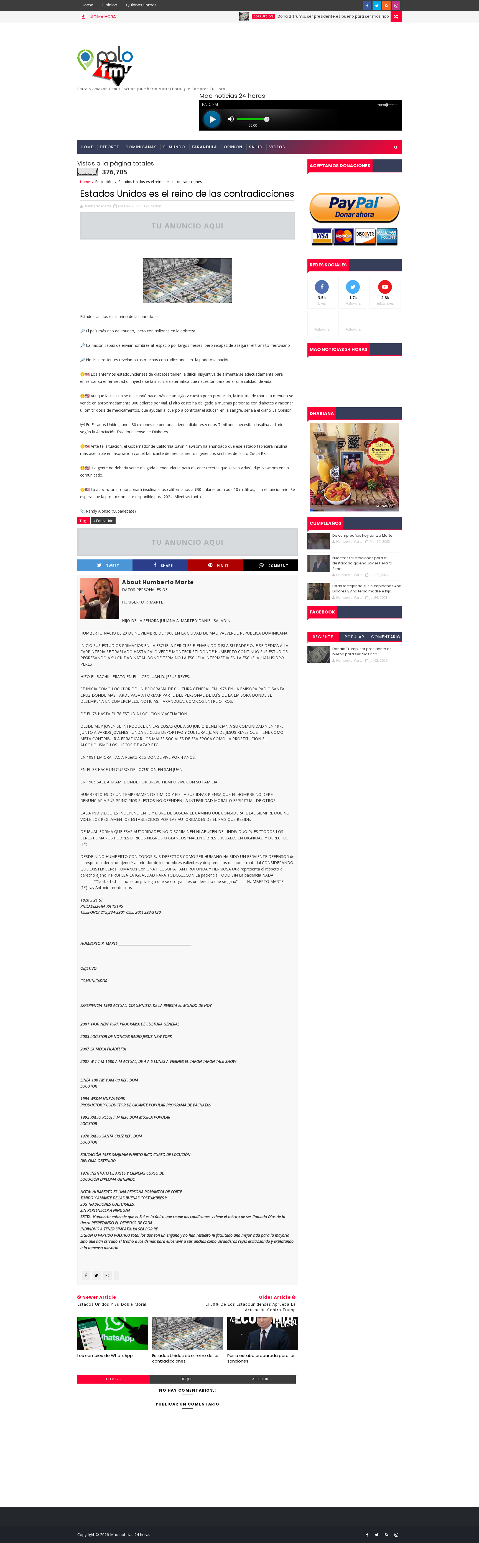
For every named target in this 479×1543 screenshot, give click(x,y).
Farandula (204, 147)
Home (87, 5)
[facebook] (367, 5)
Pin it (223, 565)
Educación (104, 181)
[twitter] (377, 5)
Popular (355, 637)
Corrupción (223, 16)
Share (167, 565)
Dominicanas (141, 147)
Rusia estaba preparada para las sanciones (261, 1358)
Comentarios (386, 637)
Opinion (109, 5)
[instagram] (396, 5)
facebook (259, 1379)
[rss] (386, 5)
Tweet (112, 565)
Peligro (378, 16)
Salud (256, 147)
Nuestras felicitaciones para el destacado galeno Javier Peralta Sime (362, 563)
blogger (113, 1379)
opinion (233, 147)
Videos (277, 147)
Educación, (153, 205)
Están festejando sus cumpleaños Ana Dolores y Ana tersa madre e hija (366, 588)
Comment (278, 565)
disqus (186, 1379)
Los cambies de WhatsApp (105, 1355)
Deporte (109, 147)
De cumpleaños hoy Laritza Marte (362, 535)
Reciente (323, 637)
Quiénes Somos (141, 5)
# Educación (103, 520)
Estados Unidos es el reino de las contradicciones (186, 1358)
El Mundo (174, 147)
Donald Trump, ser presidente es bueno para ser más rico (293, 16)
